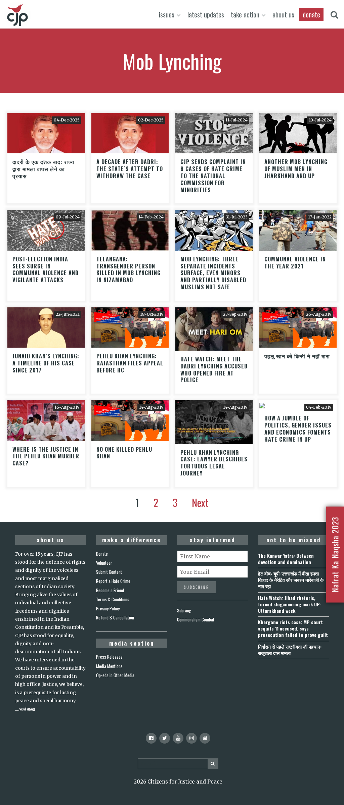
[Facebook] (151, 738)
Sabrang (184, 610)
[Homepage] (205, 738)
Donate (102, 553)
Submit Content (109, 571)
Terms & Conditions (112, 599)
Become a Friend (110, 590)
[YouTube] (178, 738)
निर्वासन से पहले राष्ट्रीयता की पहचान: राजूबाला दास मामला (289, 649)
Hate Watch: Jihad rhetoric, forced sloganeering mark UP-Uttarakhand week (289, 604)
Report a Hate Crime (113, 580)
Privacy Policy (108, 608)
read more (26, 709)
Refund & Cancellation (115, 617)
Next (200, 502)
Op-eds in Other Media (115, 675)
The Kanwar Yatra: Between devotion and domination (286, 558)
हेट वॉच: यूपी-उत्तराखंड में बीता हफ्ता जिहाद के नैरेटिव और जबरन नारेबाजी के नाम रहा (291, 580)
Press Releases (109, 656)
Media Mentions (109, 666)
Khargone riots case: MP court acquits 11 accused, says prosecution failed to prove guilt (293, 628)
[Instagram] (191, 738)
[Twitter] (164, 738)
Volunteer (104, 562)
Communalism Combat (195, 619)
